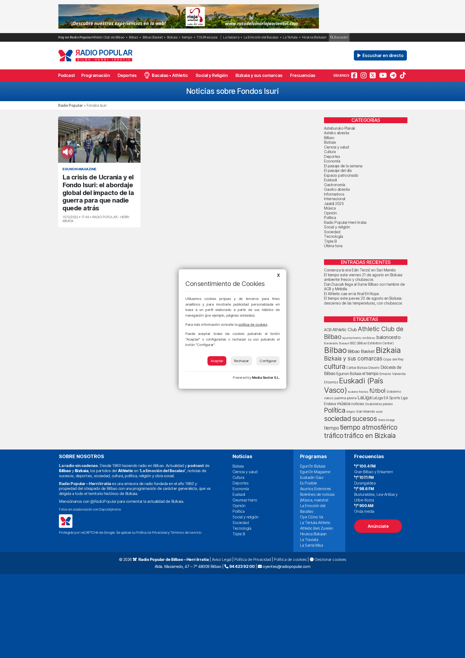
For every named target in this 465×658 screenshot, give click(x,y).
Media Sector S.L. (266, 378)
